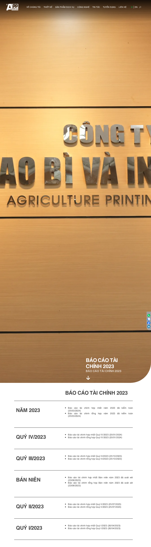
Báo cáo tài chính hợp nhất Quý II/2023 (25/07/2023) (94, 504)
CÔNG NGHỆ (83, 7)
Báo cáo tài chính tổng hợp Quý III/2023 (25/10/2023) (95, 458)
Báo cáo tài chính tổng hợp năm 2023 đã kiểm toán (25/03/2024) (100, 415)
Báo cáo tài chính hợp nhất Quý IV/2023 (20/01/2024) (95, 434)
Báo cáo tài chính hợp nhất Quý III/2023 (88, 455)
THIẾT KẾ (48, 7)
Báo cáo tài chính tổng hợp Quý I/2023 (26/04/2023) (94, 528)
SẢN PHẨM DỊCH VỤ (64, 7)
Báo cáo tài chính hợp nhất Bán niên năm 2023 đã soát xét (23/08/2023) (100, 479)
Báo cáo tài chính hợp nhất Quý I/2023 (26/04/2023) (94, 525)
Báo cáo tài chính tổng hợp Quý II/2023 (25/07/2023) (94, 506)
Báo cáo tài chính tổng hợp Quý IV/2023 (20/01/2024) (95, 437)
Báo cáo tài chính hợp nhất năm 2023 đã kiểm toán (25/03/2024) (100, 409)
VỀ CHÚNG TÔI (34, 7)
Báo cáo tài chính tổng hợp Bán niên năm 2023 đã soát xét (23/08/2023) (100, 484)
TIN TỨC (96, 7)
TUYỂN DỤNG (109, 7)
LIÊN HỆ (123, 7)
